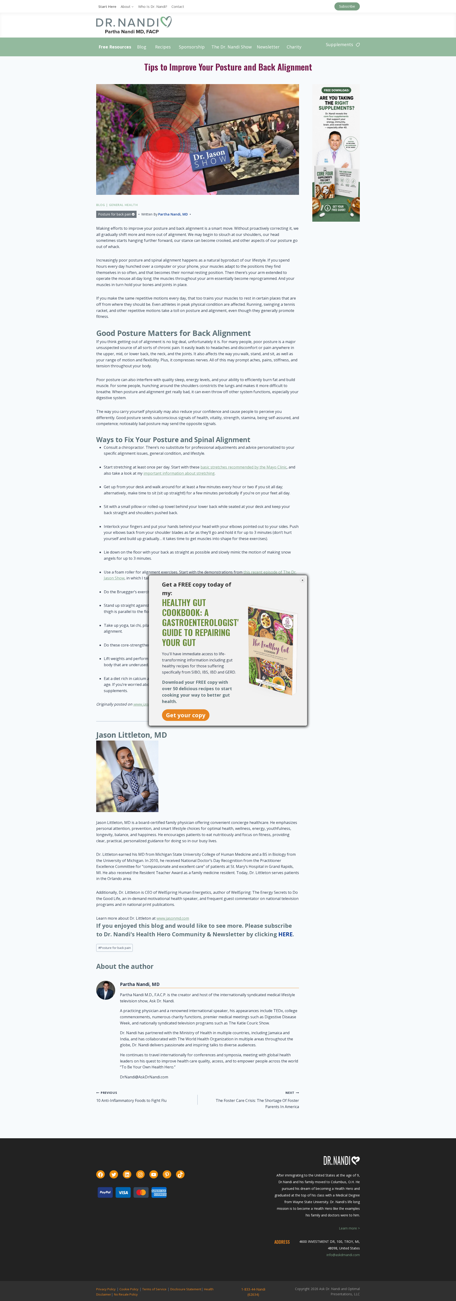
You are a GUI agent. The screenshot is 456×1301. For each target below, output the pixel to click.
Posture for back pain (114, 214)
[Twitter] (113, 1174)
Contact (177, 6)
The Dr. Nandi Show (231, 47)
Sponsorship (192, 47)
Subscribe (347, 6)
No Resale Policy (126, 1294)
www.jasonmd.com (173, 918)
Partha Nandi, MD (173, 214)
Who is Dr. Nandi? (152, 6)
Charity (294, 47)
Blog (141, 47)
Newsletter (268, 47)
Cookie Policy (128, 1289)
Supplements (339, 44)
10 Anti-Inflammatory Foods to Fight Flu (131, 1097)
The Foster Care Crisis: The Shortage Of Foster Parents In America (257, 1100)
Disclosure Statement (185, 1289)
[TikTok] (180, 1174)
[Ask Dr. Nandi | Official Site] (134, 25)
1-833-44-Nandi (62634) (253, 1292)
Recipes (163, 47)
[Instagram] (140, 1174)
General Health (123, 205)
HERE (285, 934)
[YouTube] (153, 1174)
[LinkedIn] (127, 1174)
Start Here (107, 6)
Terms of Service (154, 1289)
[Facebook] (100, 1174)
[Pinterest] (167, 1174)
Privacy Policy (106, 1289)
